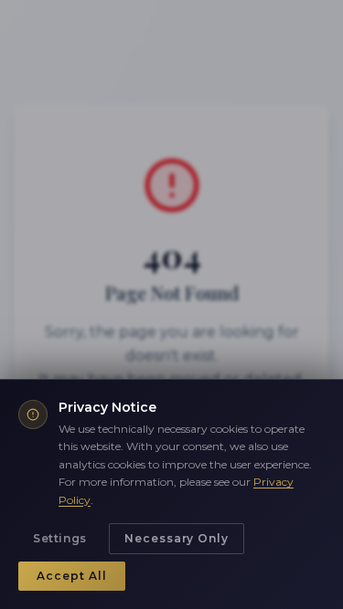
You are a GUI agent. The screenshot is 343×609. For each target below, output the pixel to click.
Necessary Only (176, 538)
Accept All (72, 576)
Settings (60, 538)
